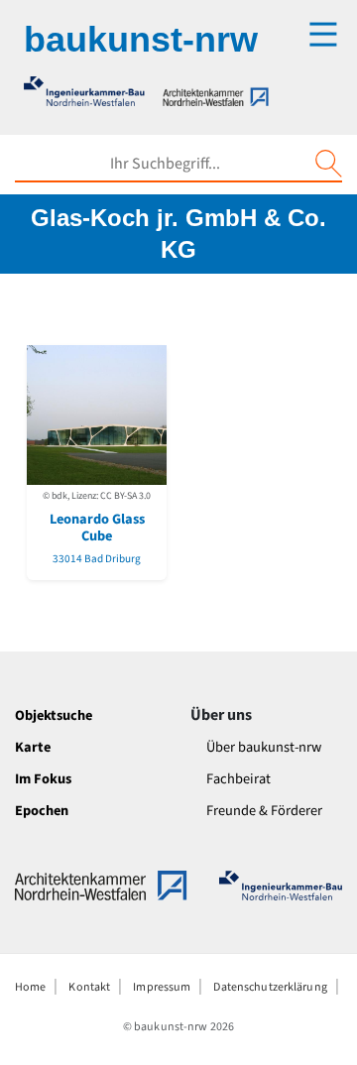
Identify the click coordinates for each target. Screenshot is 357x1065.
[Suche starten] (328, 164)
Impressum (161, 987)
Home (30, 987)
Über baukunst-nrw (263, 747)
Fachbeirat (238, 779)
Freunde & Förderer (264, 810)
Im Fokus (43, 779)
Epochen (41, 810)
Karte (33, 747)
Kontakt (89, 987)
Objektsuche (53, 715)
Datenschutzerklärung (269, 987)
